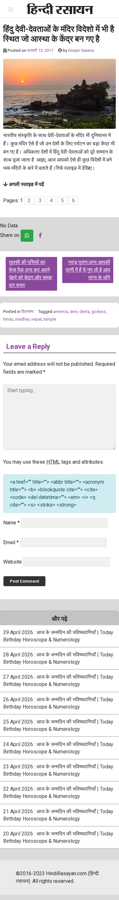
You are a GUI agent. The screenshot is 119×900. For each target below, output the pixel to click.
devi (73, 311)
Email (11, 542)
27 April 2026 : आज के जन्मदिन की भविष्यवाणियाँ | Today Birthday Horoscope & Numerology (58, 680)
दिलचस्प (27, 311)
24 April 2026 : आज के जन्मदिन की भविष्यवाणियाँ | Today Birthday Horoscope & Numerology (58, 748)
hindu (8, 319)
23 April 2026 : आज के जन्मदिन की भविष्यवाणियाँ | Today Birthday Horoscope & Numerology (58, 770)
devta (84, 311)
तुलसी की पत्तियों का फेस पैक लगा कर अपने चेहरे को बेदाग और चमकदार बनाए (30, 273)
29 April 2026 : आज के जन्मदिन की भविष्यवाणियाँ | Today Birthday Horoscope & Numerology (58, 636)
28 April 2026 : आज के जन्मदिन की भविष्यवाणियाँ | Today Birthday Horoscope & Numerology (58, 658)
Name (11, 523)
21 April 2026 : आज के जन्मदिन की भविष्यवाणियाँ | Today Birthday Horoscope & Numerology (58, 815)
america (60, 311)
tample (49, 319)
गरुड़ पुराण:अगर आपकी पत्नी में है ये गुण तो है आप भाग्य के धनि (88, 269)
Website (12, 562)
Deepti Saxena (81, 50)
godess (98, 311)
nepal (36, 319)
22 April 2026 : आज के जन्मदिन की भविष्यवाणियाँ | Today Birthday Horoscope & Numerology (58, 792)
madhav (22, 319)
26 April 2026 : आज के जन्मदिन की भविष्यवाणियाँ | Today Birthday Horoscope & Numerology (58, 703)
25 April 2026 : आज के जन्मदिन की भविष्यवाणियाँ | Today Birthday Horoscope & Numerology (58, 725)
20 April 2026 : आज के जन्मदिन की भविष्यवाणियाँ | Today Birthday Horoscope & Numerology (58, 837)
